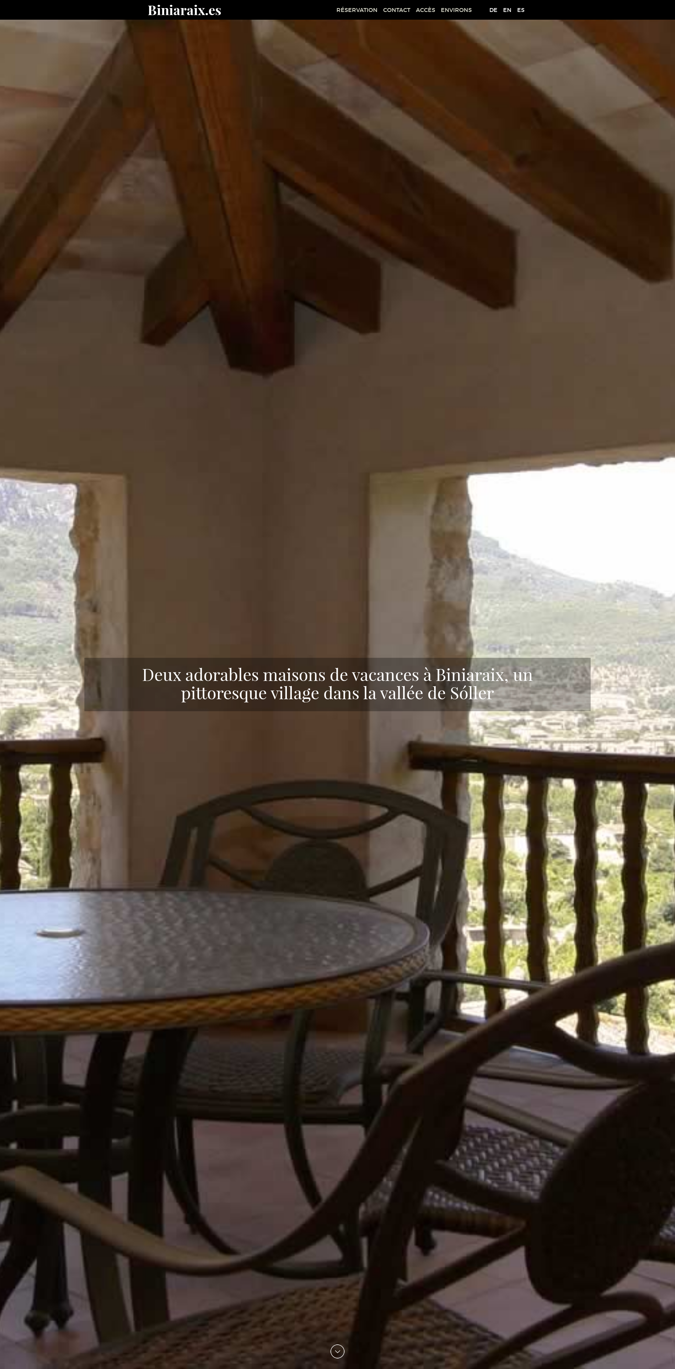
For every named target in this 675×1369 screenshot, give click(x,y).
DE (493, 9)
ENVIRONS (456, 9)
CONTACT (396, 9)
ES (521, 9)
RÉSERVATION (357, 9)
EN (507, 9)
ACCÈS (425, 9)
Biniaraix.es (184, 10)
